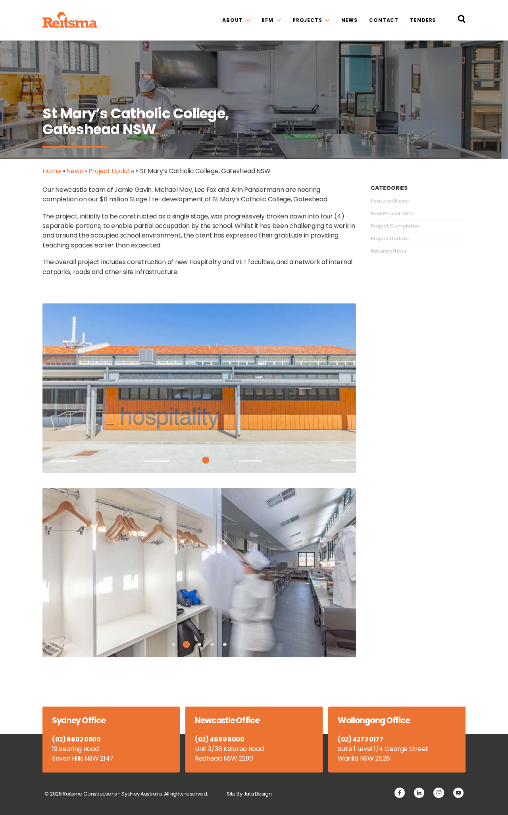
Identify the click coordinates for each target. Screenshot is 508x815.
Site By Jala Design (249, 794)
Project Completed (395, 226)
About (232, 20)
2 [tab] (205, 460)
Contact (383, 20)
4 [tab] (212, 644)
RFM (267, 20)
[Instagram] (438, 793)
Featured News (389, 201)
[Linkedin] (419, 793)
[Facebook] (399, 793)
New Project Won (392, 214)
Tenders (423, 20)
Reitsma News (388, 251)
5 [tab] (225, 644)
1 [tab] (192, 460)
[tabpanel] (199, 388)
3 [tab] (199, 644)
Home (51, 171)
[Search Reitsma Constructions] (462, 20)
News (349, 20)
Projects (307, 20)
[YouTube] (458, 793)
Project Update (112, 171)
